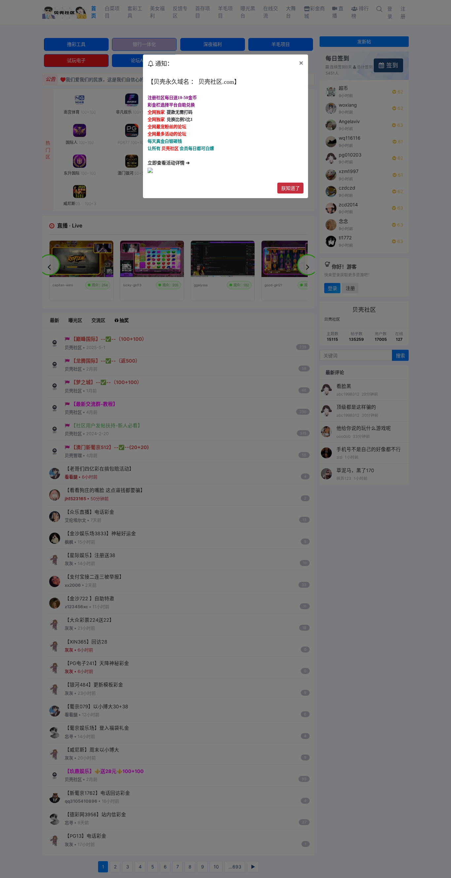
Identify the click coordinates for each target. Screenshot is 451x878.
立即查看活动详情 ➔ (169, 162)
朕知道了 (290, 188)
